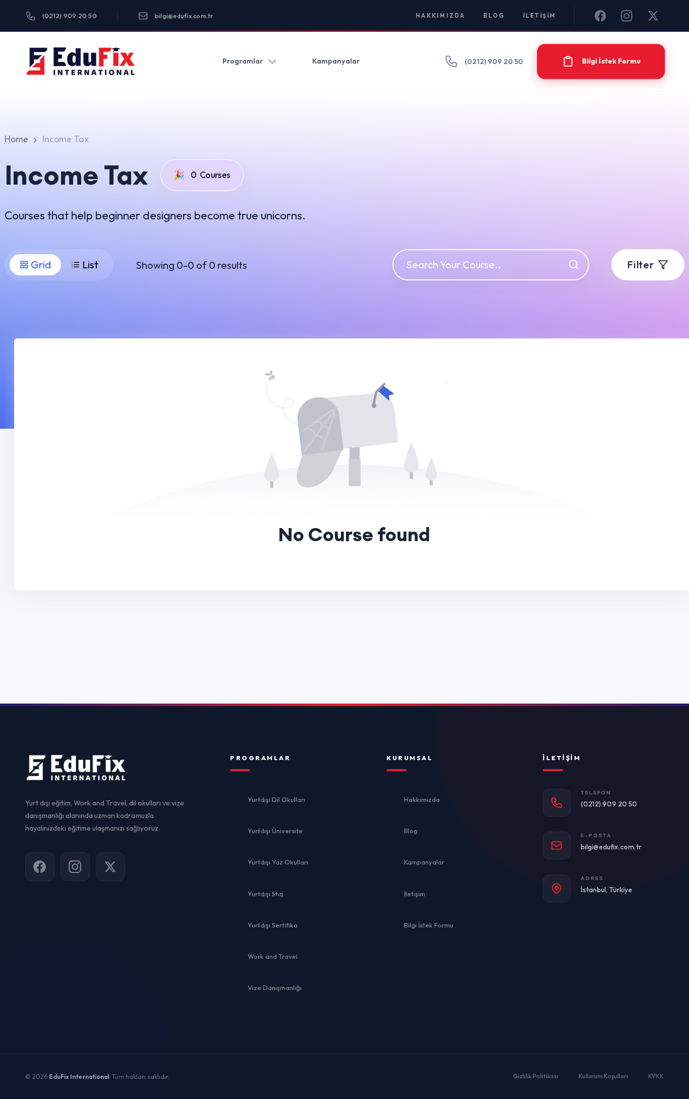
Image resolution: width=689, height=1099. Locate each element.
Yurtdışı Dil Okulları (276, 799)
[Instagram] (627, 16)
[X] (653, 16)
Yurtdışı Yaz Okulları (278, 862)
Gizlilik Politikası (535, 1076)
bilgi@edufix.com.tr (184, 16)
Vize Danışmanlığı (275, 988)
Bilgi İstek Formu (428, 925)
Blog (494, 15)
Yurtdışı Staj (265, 894)
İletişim (539, 15)
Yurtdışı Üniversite (275, 831)
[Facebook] (600, 16)
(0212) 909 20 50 (69, 16)
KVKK (656, 1076)
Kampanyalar (336, 61)
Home (16, 139)
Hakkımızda (441, 15)
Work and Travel (273, 956)
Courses (202, 175)
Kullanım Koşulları (603, 1076)
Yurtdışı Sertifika (273, 925)
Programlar (242, 61)
